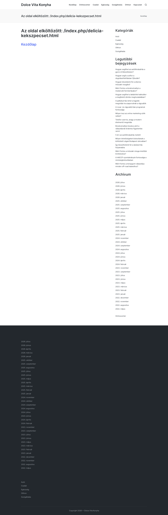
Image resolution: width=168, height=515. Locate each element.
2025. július (120, 212)
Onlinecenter (120, 316)
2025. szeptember (122, 205)
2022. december (122, 298)
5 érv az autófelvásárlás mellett (128, 135)
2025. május (120, 220)
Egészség (119, 44)
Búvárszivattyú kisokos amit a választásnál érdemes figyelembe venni (128, 128)
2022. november (122, 301)
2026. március (121, 193)
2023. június (120, 279)
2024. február (120, 264)
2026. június (120, 186)
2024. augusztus (122, 249)
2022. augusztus (122, 305)
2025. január (120, 234)
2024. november (122, 238)
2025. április (120, 223)
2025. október (121, 201)
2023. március (121, 286)
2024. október (121, 242)
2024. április (120, 260)
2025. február (120, 231)
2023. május (120, 283)
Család (118, 40)
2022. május (120, 309)
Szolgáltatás (120, 51)
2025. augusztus (122, 208)
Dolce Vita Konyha (36, 5)
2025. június (120, 216)
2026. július (120, 182)
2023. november (122, 268)
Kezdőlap (143, 16)
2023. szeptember (122, 272)
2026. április (120, 190)
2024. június (120, 257)
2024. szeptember (122, 246)
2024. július (120, 253)
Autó (117, 36)
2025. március (121, 227)
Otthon (118, 47)
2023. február (121, 290)
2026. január (120, 197)
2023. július (120, 275)
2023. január (120, 294)
